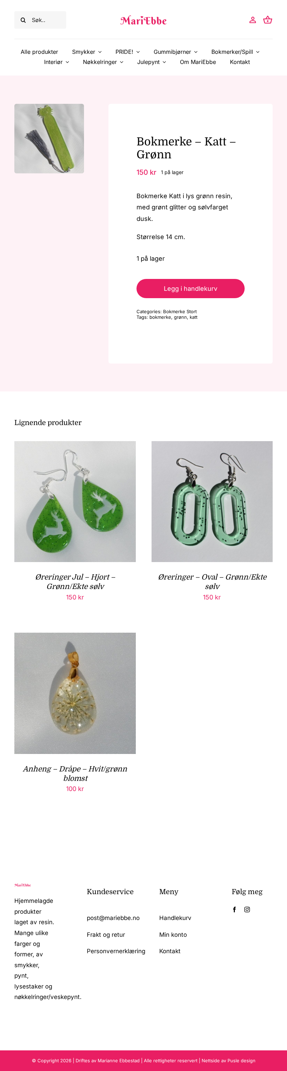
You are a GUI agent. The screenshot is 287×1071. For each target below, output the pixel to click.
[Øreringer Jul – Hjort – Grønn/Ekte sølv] (75, 446)
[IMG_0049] (49, 138)
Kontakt (170, 951)
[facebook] (234, 909)
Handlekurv (175, 917)
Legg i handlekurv (190, 288)
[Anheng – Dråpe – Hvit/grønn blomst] (75, 638)
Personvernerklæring (116, 951)
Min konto (173, 934)
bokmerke (160, 317)
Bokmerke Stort (180, 311)
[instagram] (247, 909)
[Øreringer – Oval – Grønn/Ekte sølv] (212, 446)
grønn (180, 317)
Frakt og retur (106, 934)
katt (193, 317)
